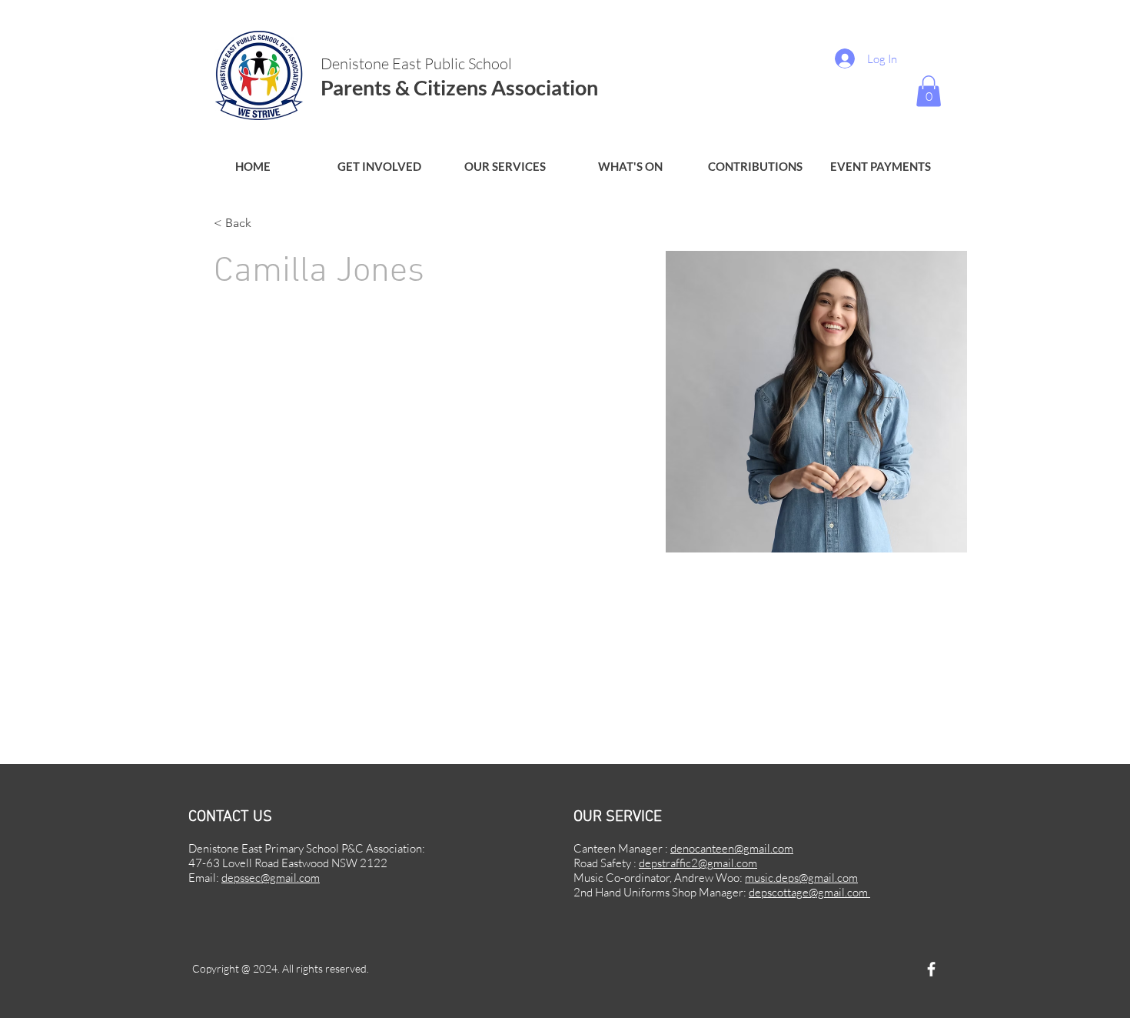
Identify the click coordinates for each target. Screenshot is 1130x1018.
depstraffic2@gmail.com (698, 863)
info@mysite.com (253, 700)
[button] (379, 167)
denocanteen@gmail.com (731, 848)
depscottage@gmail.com (809, 892)
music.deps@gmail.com (801, 877)
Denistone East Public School (418, 63)
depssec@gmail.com (270, 877)
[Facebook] (931, 969)
